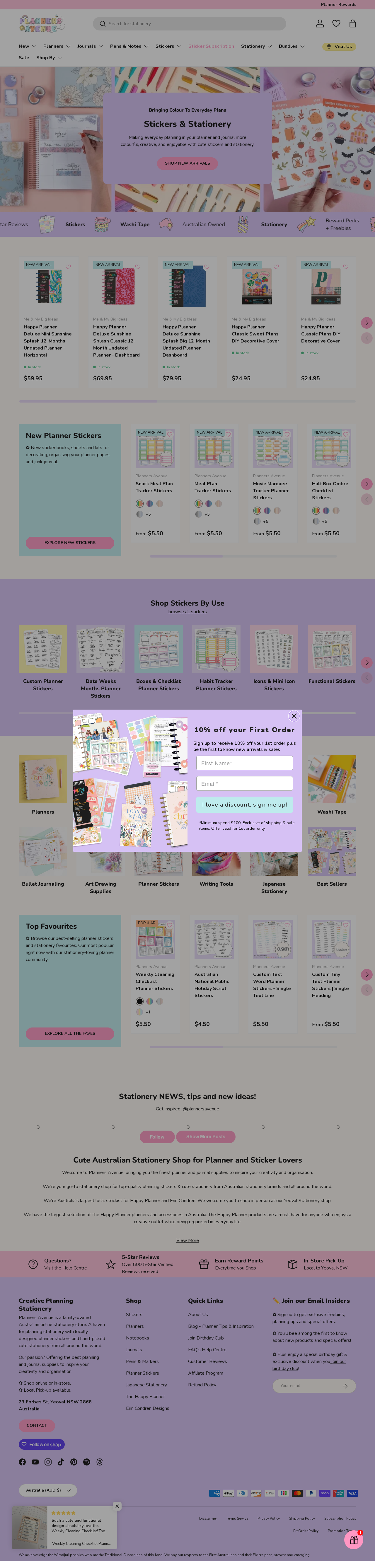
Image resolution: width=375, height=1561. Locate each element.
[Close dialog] (294, 716)
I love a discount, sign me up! (244, 805)
